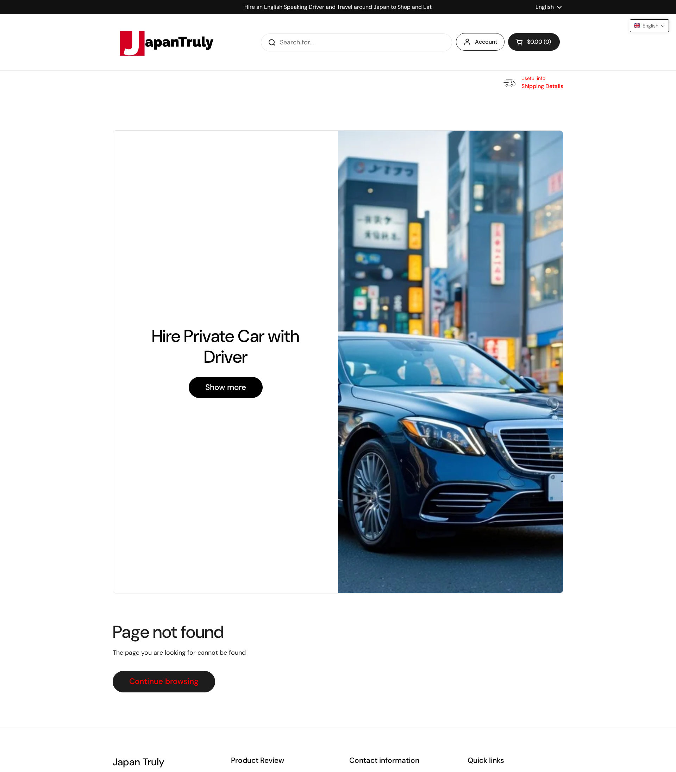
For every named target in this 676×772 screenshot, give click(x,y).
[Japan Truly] (165, 42)
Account (486, 41)
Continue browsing (164, 681)
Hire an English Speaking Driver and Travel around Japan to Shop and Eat (338, 7)
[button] (534, 42)
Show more (225, 387)
